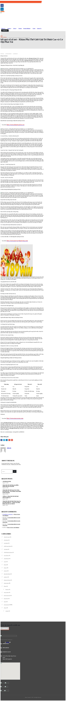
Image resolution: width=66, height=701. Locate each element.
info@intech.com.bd (28, 2)
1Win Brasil (6, 540)
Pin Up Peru (6, 598)
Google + (9, 440)
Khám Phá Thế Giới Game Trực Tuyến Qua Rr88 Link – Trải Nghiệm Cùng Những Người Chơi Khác (12, 491)
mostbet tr (5, 577)
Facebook (1, 440)
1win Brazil (6, 543)
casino (5, 561)
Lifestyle (5, 570)
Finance (5, 567)
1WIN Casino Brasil (7, 546)
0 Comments (15, 53)
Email (12, 440)
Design (5, 564)
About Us (3, 28)
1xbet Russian (6, 558)
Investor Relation (26, 28)
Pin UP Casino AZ (7, 595)
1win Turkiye (6, 555)
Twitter (4, 440)
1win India (6, 549)
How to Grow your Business (13, 527)
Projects (20, 28)
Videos (5, 607)
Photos (5, 586)
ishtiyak (2, 53)
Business (7, 589)
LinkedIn (7, 440)
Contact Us (39, 28)
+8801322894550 (18, 2)
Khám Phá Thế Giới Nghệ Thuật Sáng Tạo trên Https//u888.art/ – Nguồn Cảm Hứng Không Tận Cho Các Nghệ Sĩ (12, 502)
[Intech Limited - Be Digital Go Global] (33, 19)
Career (34, 28)
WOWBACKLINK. (7, 481)
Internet (9, 28)
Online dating (6, 583)
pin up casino (6, 592)
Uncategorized (8, 53)
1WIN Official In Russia (8, 552)
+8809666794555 (9, 2)
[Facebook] (2, 5)
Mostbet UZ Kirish (7, 580)
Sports (5, 601)
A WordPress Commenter (8, 514)
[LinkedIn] (2, 9)
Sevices (14, 28)
